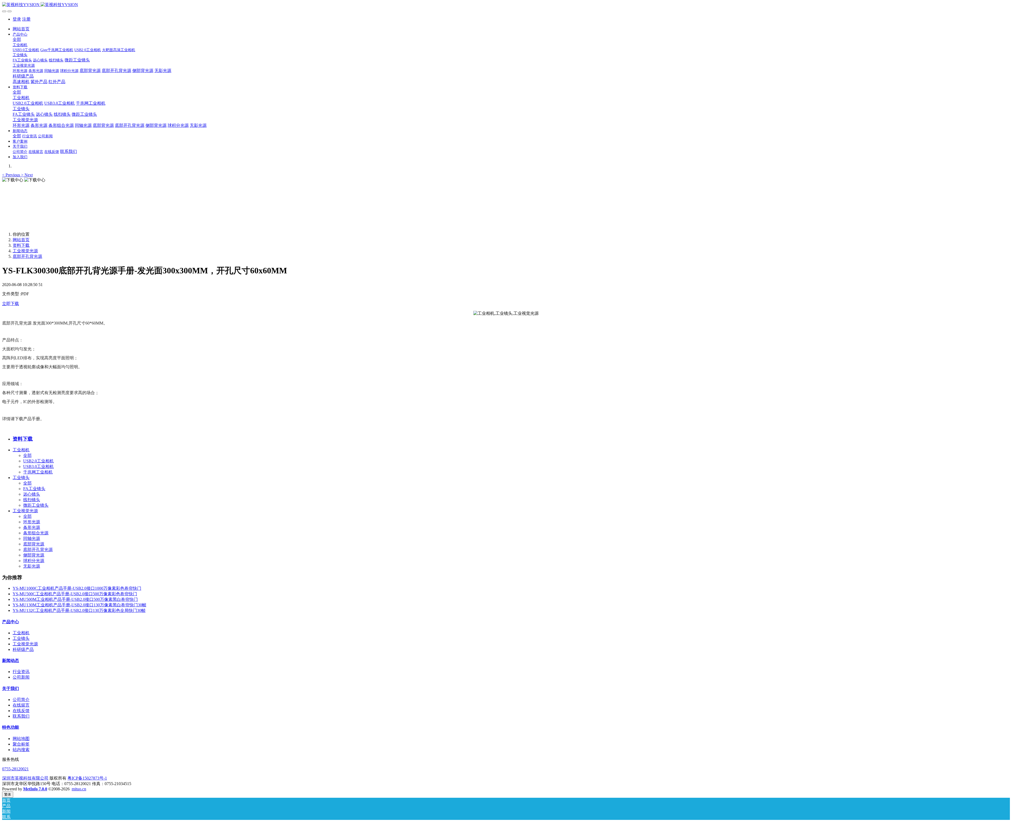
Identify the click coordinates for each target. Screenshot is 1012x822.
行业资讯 (21, 671)
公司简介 (21, 699)
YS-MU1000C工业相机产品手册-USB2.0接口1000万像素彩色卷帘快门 (77, 588)
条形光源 (31, 527)
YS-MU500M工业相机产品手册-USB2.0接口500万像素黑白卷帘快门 (75, 599)
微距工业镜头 (35, 505)
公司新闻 (21, 677)
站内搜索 (21, 749)
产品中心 (10, 622)
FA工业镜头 (34, 488)
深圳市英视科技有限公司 (25, 778)
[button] (11, 175)
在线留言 (21, 705)
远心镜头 (31, 494)
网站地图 (21, 738)
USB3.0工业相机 (38, 466)
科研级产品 (23, 649)
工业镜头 (21, 477)
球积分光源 (33, 560)
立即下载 (10, 303)
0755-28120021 (15, 769)
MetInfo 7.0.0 (35, 789)
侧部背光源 (33, 555)
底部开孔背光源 (27, 256)
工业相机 (21, 450)
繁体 (7, 794)
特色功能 (10, 727)
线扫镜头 (31, 499)
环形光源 (31, 522)
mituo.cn (79, 789)
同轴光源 (31, 538)
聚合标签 (21, 744)
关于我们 (10, 688)
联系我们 (21, 716)
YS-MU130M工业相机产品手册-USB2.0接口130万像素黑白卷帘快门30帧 (79, 605)
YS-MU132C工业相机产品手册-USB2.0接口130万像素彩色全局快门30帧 (79, 610)
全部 (17, 39)
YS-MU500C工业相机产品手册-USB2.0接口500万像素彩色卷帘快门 (75, 594)
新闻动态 (10, 660)
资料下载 (21, 245)
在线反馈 (21, 710)
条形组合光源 (35, 533)
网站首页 (21, 29)
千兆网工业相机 (38, 472)
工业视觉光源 (25, 251)
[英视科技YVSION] (506, 5)
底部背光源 (33, 544)
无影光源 (31, 566)
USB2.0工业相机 (38, 461)
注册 (26, 19)
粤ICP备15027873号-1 (87, 778)
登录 (17, 19)
